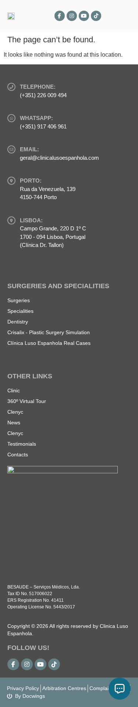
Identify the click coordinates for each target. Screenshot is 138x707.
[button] (123, 16)
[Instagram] (72, 16)
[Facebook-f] (59, 16)
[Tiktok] (96, 16)
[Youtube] (84, 16)
